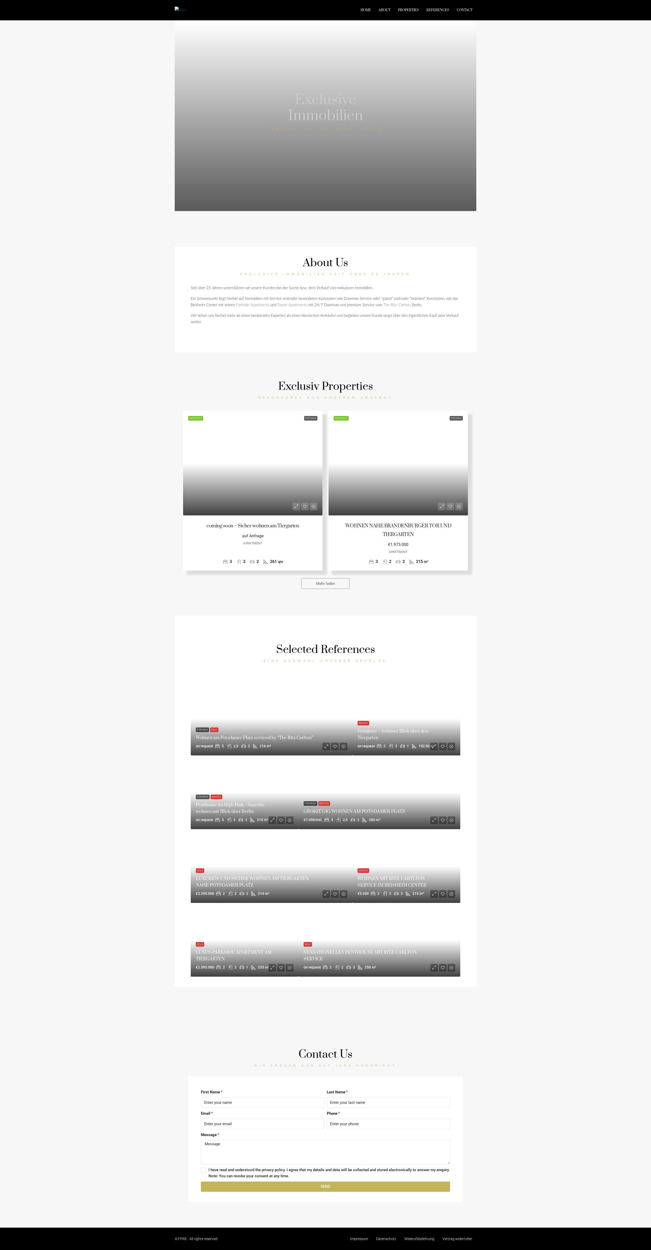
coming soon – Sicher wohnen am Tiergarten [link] (252, 526)
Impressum (359, 1239)
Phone (332, 1113)
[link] (252, 463)
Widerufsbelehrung (419, 1239)
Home (366, 10)
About (384, 10)
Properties (408, 10)
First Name (210, 1092)
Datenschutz (386, 1239)
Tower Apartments (292, 305)
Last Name (336, 1092)
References (437, 10)
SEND (325, 1186)
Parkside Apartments (252, 305)
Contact (464, 10)
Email (205, 1113)
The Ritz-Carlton (396, 305)
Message (209, 1135)
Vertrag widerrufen (457, 1239)
